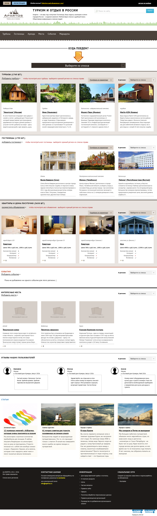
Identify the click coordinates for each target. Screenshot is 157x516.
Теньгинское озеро (11, 330)
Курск (81, 326)
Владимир (44, 326)
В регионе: (122, 80)
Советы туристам (48, 428)
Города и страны (86, 428)
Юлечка (70, 369)
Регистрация (19, 3)
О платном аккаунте (88, 479)
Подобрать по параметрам (99, 80)
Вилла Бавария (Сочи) (49, 180)
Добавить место (9, 295)
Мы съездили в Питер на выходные (134, 430)
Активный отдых (9, 428)
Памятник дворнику (50, 330)
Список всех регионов (10, 478)
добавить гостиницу (11, 142)
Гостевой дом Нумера (22, 374)
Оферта (83, 492)
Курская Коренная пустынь (91, 330)
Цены (83, 482)
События (52, 34)
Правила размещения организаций (93, 498)
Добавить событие (10, 275)
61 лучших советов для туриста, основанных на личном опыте (56, 432)
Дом (122, 244)
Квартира (7, 244)
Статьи (5, 400)
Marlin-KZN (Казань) (129, 112)
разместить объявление (13, 208)
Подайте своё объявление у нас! (52, 3)
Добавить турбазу (10, 79)
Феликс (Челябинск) (88, 180)
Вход (7, 3)
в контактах (61, 478)
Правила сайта (86, 489)
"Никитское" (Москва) (12, 112)
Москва (15, 371)
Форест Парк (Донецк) (91, 112)
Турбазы (6, 34)
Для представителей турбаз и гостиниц (94, 476)
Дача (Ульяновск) (49, 112)
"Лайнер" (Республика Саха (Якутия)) (134, 180)
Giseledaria (17, 369)
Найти (150, 11)
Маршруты (64, 34)
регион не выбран (144, 3)
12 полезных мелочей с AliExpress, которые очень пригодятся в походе (20, 432)
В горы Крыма (87, 430)
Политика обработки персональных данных (96, 495)
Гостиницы (19, 34)
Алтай (5, 326)
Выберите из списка (77, 66)
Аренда (31, 34)
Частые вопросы (86, 485)
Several (123, 369)
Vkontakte (122, 481)
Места (41, 34)
